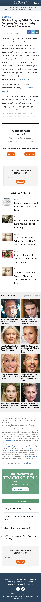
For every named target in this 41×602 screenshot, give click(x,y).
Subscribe (30, 154)
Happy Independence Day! (17, 528)
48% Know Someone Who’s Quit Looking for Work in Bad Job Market (25, 241)
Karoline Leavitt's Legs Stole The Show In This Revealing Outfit (10, 348)
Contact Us (29, 584)
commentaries (23, 447)
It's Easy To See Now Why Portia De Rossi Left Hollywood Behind (30, 405)
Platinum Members (32, 456)
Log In (36, 3)
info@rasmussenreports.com (13, 596)
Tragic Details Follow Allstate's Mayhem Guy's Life (9, 321)
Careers (20, 584)
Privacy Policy (20, 582)
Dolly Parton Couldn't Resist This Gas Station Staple (10, 377)
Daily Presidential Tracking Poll (19, 508)
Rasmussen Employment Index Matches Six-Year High (26, 206)
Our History (18, 580)
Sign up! (20, 182)
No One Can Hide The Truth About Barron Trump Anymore (29, 321)
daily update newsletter (9, 440)
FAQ (25, 580)
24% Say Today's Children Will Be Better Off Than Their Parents (26, 258)
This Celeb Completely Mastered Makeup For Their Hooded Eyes (10, 405)
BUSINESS (6, 17)
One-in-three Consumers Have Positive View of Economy (26, 224)
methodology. (25, 120)
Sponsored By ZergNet (31, 296)
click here (23, 79)
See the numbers (21, 489)
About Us (8, 580)
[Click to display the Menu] (3, 3)
